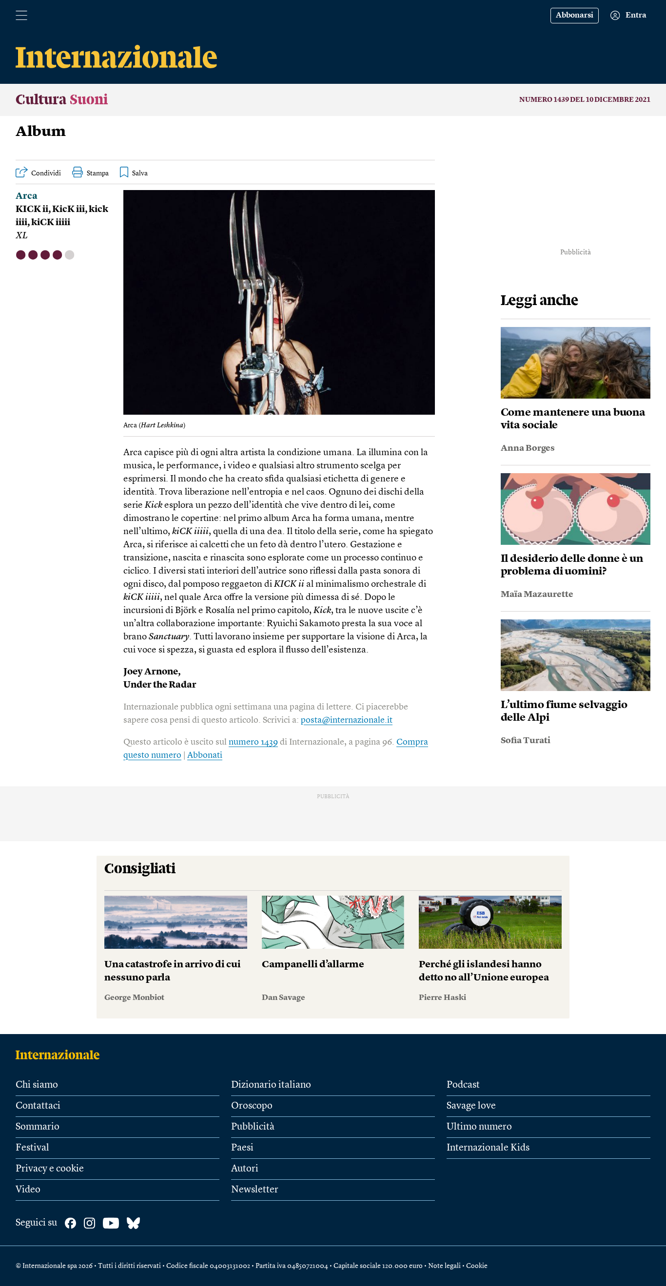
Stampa (98, 173)
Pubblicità (252, 1127)
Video (28, 1190)
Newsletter (254, 1190)
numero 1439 (253, 742)
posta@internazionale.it (346, 720)
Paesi (242, 1148)
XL (22, 236)
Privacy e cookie (50, 1169)
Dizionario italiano (271, 1085)
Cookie (477, 1266)
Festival (32, 1148)
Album (41, 132)
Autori (244, 1169)
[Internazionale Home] (61, 1054)
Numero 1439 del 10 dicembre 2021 (584, 99)
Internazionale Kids (488, 1148)
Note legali (444, 1266)
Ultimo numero (479, 1127)
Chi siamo (37, 1085)
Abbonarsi (574, 15)
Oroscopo (252, 1106)
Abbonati (204, 755)
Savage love (471, 1106)
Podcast (463, 1085)
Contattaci (38, 1106)
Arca (27, 196)
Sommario (37, 1127)
